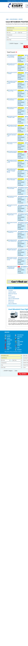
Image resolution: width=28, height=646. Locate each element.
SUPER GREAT (12, 292)
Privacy (11, 351)
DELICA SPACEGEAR (13, 298)
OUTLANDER (11, 297)
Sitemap (20, 351)
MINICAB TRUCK (12, 293)
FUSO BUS (11, 302)
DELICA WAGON (12, 303)
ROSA (9, 295)
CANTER (10, 290)
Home (7, 19)
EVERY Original (14, 43)
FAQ (5, 351)
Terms (8, 351)
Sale (22, 43)
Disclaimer (15, 351)
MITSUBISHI (14, 19)
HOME (11, 10)
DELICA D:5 (11, 300)
